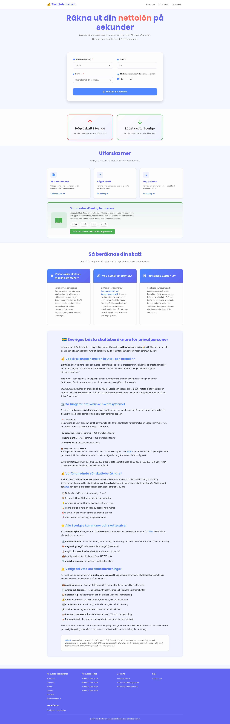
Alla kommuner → (54, 699)
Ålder (123, 59)
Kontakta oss (157, 679)
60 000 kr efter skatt (90, 691)
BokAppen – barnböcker (56, 710)
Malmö (49, 687)
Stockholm (51, 679)
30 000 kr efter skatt (90, 679)
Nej (131, 79)
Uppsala (50, 691)
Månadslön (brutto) (84, 59)
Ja (122, 79)
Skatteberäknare (123, 679)
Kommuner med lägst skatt (127, 687)
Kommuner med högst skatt (128, 683)
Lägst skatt (176, 4)
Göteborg (50, 683)
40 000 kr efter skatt (90, 683)
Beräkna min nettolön (116, 91)
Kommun (79, 74)
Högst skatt (163, 4)
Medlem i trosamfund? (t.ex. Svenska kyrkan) (137, 74)
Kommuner (150, 4)
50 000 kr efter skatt (90, 687)
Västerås (50, 695)
